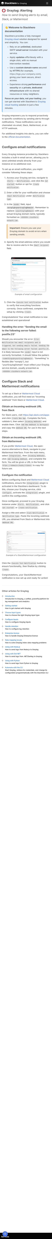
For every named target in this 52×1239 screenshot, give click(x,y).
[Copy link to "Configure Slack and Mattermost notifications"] (49, 384)
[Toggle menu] (47, 3)
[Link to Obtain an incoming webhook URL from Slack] (49, 408)
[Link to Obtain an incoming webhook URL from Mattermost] (49, 439)
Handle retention (11, 626)
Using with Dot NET (13, 654)
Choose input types (13, 612)
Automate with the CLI (14, 667)
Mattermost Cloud (31, 393)
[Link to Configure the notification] (34, 475)
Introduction (10, 596)
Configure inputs (11, 619)
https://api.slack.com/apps (36, 415)
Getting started (11, 606)
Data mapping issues (13, 640)
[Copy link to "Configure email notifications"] (48, 147)
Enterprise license (12, 633)
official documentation (19, 137)
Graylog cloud (12, 39)
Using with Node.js (12, 647)
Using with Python (12, 661)
